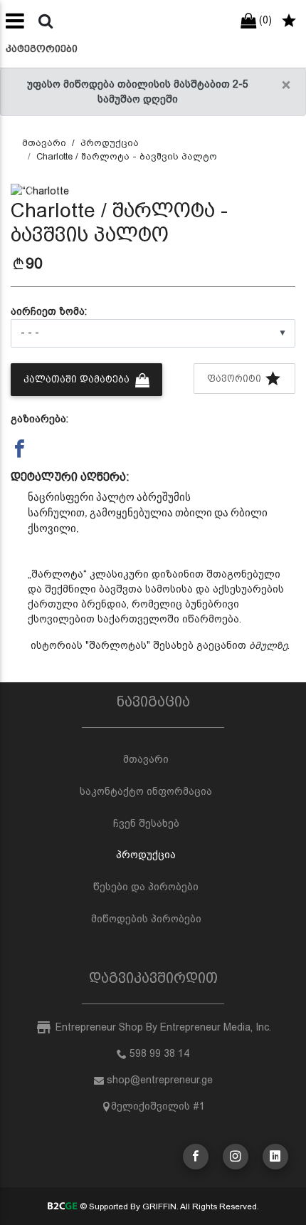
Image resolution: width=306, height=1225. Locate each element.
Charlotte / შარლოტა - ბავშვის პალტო (126, 156)
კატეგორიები (42, 48)
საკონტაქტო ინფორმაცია (146, 791)
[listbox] (153, 333)
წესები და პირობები (146, 886)
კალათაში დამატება (77, 379)
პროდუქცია (109, 142)
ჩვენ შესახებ (146, 823)
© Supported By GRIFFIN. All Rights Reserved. (168, 1206)
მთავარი (44, 142)
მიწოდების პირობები (146, 918)
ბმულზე (268, 645)
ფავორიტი (235, 378)
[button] (32, 191)
